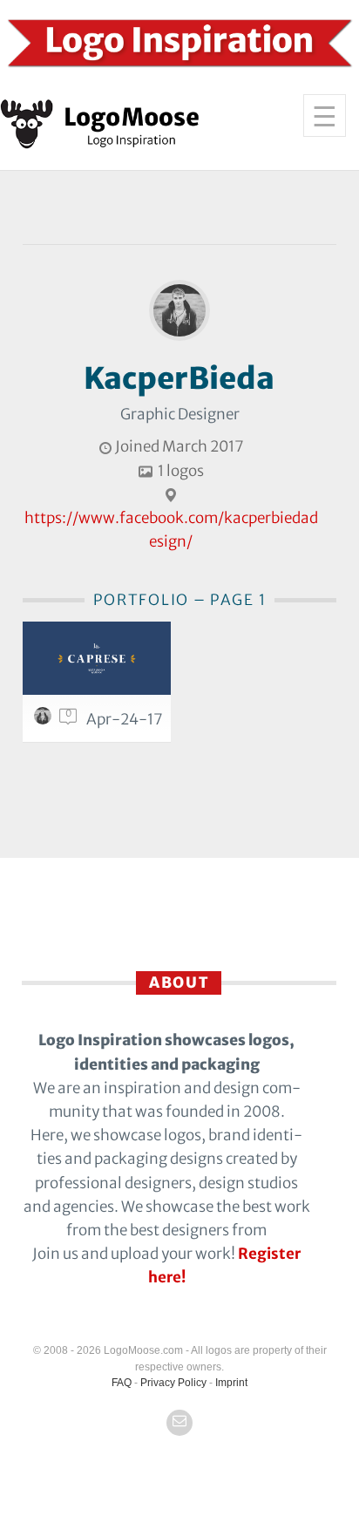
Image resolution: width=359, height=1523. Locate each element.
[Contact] (179, 1423)
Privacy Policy (173, 1383)
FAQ (122, 1383)
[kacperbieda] (45, 720)
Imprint (231, 1383)
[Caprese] (97, 658)
